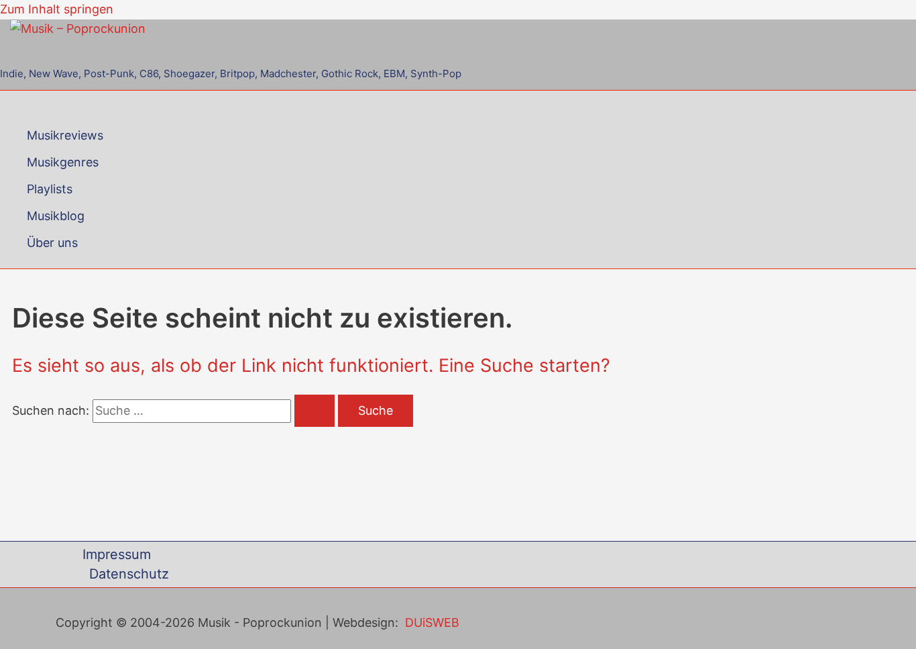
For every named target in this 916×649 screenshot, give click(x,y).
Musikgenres (63, 162)
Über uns (52, 243)
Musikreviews (65, 135)
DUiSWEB (432, 622)
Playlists (49, 189)
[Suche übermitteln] (314, 411)
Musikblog (55, 216)
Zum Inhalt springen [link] (56, 9)
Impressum (116, 554)
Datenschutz (129, 574)
